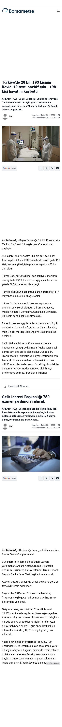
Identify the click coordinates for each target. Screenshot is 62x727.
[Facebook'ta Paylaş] (41, 168)
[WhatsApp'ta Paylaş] (57, 168)
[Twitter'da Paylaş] (46, 168)
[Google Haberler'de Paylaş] (9, 168)
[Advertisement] (31, 46)
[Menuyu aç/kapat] (58, 10)
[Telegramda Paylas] (52, 168)
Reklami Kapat (53, 663)
